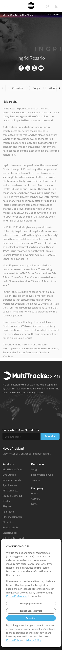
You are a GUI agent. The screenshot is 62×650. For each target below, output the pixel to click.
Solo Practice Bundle (14, 537)
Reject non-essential (31, 610)
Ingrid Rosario (31, 58)
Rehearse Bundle (12, 479)
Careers (35, 498)
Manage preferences (31, 603)
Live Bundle (9, 474)
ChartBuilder (9, 532)
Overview (17, 87)
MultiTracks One (11, 469)
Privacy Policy (33, 640)
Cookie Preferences (16, 596)
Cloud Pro (8, 522)
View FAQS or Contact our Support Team (25, 453)
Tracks (6, 500)
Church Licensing (12, 495)
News (34, 503)
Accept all (31, 618)
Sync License (9, 485)
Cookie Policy (13, 640)
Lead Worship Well (42, 474)
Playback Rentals (12, 516)
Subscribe (50, 436)
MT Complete (10, 490)
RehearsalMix (10, 527)
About (34, 493)
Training (35, 479)
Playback (7, 506)
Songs (36, 87)
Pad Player (8, 511)
